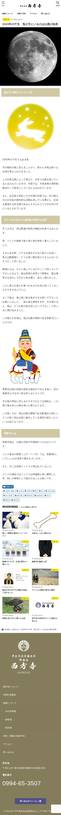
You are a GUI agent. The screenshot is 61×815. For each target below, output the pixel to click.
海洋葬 (19, 496)
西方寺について (10, 687)
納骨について (7, 13)
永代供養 (51, 491)
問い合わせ (45, 13)
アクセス (33, 13)
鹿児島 (16, 500)
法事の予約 (21, 13)
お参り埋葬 (9, 491)
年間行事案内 (9, 695)
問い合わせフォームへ (29, 801)
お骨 (20, 491)
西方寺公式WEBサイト (28, 811)
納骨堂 (29, 496)
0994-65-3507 (21, 783)
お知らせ (6, 19)
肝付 (48, 496)
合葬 (28, 491)
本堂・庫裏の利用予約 (14, 736)
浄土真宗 (8, 496)
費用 (7, 500)
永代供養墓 (10, 711)
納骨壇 (39, 496)
